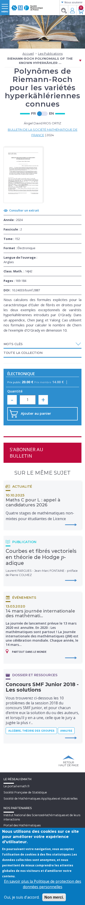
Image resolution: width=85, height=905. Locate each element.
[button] (42, 344)
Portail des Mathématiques (22, 825)
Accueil (28, 53)
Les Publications (50, 53)
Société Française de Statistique (25, 792)
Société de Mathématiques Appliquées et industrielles (40, 798)
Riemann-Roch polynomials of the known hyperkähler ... (40, 61)
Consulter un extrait (24, 210)
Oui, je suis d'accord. (21, 897)
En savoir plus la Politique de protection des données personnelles (42, 884)
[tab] (42, 344)
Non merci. (54, 897)
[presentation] (62, 557)
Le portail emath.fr (17, 786)
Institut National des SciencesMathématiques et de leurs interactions (42, 817)
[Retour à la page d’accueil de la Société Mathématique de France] (27, 6)
